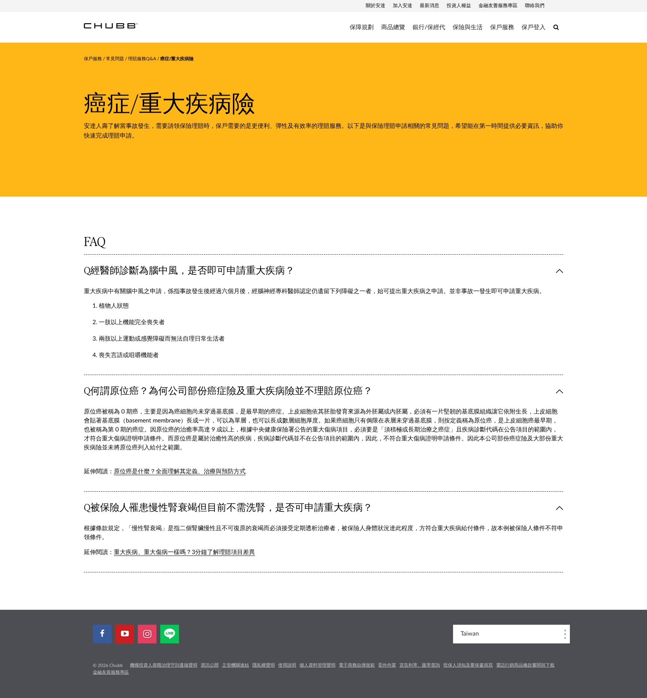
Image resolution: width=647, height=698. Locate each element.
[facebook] (102, 634)
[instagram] (147, 634)
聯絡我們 (534, 5)
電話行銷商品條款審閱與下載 (525, 665)
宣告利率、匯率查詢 (420, 665)
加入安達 (402, 5)
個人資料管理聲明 (317, 665)
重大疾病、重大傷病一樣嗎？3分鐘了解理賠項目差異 (184, 552)
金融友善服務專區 (498, 5)
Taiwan (470, 634)
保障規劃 (362, 27)
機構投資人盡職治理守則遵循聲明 (163, 665)
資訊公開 (210, 665)
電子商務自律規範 (357, 665)
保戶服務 (502, 27)
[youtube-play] (124, 634)
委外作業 (387, 665)
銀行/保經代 (429, 27)
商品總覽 (393, 27)
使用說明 (287, 665)
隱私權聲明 (263, 665)
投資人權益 (459, 5)
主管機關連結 (235, 665)
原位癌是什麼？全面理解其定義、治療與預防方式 (180, 471)
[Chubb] (111, 25)
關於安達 (375, 5)
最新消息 (429, 5)
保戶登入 (534, 27)
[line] (169, 634)
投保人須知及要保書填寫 (468, 665)
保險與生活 (468, 27)
